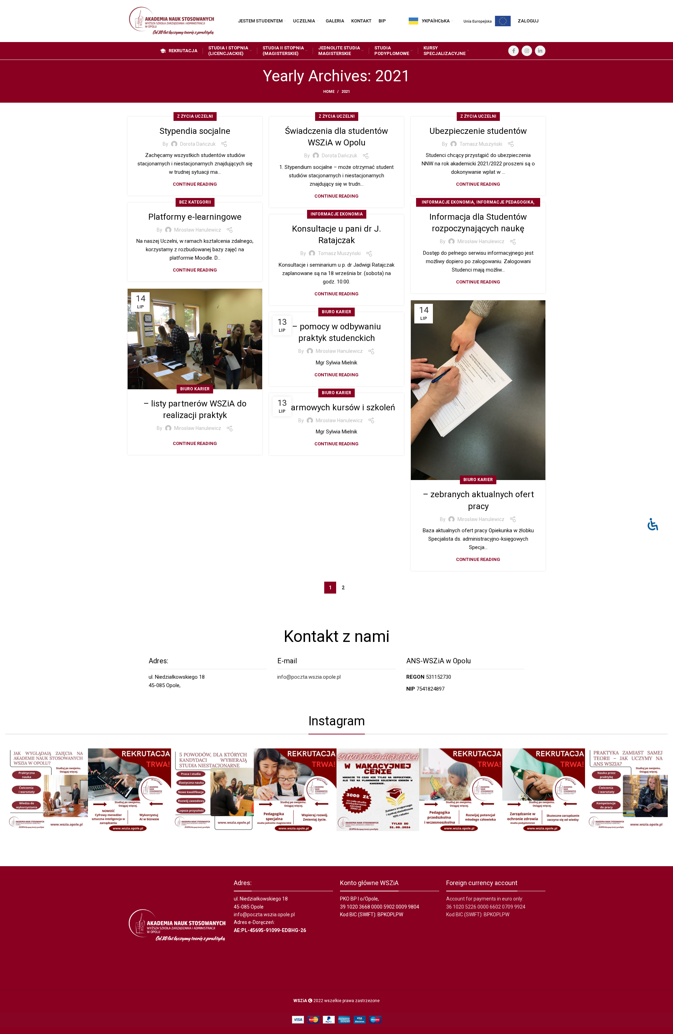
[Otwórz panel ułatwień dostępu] (653, 524)
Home (328, 91)
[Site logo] (171, 21)
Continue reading (195, 184)
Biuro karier (195, 388)
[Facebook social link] (513, 51)
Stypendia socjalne (194, 131)
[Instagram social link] (527, 51)
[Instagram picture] (46, 789)
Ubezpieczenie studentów (478, 131)
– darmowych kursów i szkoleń (336, 407)
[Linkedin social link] (540, 51)
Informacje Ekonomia (448, 202)
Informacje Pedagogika (504, 202)
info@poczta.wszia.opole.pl (309, 677)
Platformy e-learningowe (195, 217)
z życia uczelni (195, 116)
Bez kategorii (195, 202)
